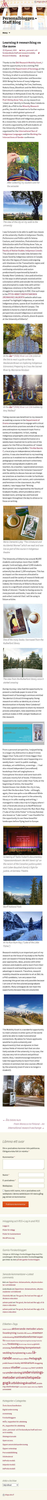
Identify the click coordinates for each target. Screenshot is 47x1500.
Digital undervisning (10, 1409)
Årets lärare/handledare (12, 1405)
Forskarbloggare (9, 1417)
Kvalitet (29, 1353)
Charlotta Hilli (8, 1295)
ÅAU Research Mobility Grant (28, 62)
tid (4, 1372)
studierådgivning (26, 1368)
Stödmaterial (8, 1456)
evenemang (7, 1413)
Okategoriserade (9, 1436)
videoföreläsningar (12, 1387)
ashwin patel (7, 1302)
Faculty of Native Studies (14, 250)
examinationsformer (25, 1336)
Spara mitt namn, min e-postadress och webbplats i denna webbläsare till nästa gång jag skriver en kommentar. (23, 1193)
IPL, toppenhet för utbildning (14, 1425)
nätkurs (26, 1359)
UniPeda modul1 (9, 1460)
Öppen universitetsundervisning (15, 1444)
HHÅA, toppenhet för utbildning (15, 1421)
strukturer (7, 1368)
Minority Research (30, 106)
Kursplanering (18, 1352)
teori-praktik (37, 1367)
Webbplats (7, 1185)
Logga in (6, 1226)
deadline (29, 1333)
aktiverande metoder (24, 1328)
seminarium (27, 1363)
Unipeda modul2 (9, 1464)
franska (5, 1344)
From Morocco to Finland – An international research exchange (26, 1125)
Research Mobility (14, 1363)
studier (15, 1367)
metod (15, 1358)
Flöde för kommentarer (12, 1234)
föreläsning (13, 1343)
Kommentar (9, 1157)
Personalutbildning (10, 1452)
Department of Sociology (27, 68)
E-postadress (9, 1180)
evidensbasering (8, 1337)
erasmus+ (37, 1332)
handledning (18, 1347)
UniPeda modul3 (9, 1468)
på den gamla (28, 1259)
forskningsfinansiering (29, 1341)
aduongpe (25, 55)
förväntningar (23, 1344)
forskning (19, 1341)
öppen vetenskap (33, 1387)
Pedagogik (35, 1358)
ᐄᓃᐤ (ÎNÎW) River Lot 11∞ (20, 355)
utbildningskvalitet (23, 1383)
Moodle (21, 1359)
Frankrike (39, 1341)
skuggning (39, 1363)
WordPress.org (8, 1238)
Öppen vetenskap (10, 1448)
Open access (8, 1440)
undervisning (14, 1372)
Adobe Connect (7, 1329)
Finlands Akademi (10, 1341)
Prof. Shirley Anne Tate (13, 100)
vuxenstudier (23, 1387)
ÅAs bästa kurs (12, 1120)
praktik (5, 1363)
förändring (30, 1344)
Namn (6, 1175)
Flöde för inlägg (9, 1230)
